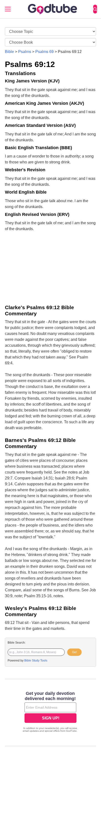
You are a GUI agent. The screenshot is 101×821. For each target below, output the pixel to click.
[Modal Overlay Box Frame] (50, 712)
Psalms (24, 52)
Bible (9, 52)
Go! (74, 652)
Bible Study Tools (35, 660)
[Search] (95, 9)
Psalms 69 (44, 52)
